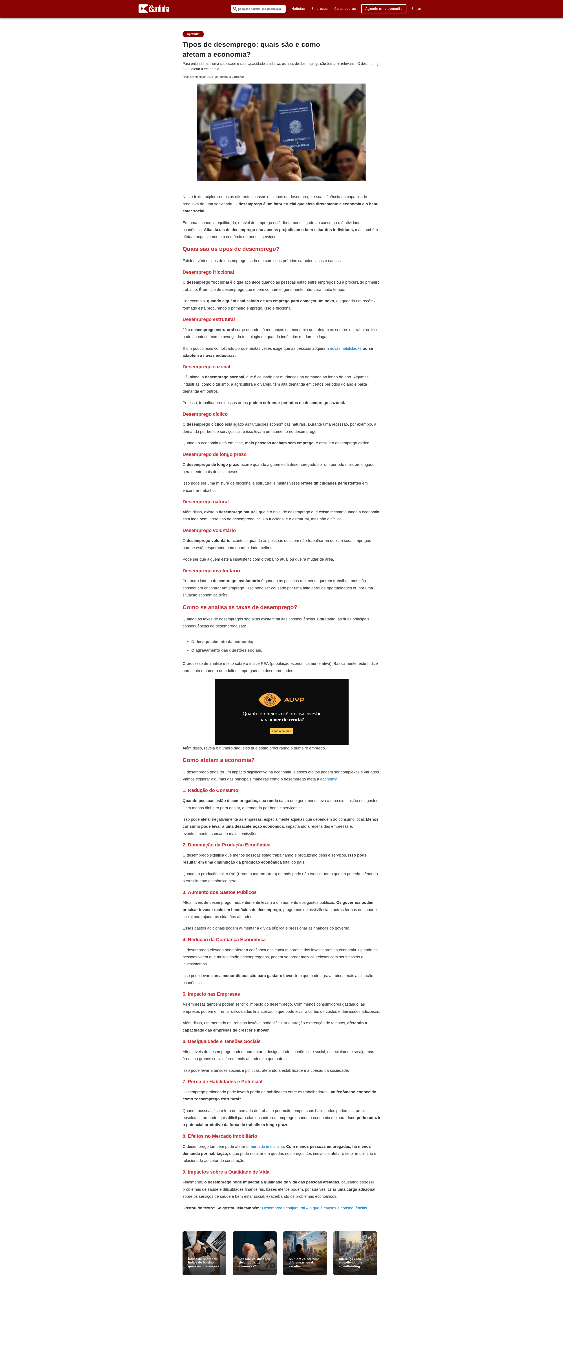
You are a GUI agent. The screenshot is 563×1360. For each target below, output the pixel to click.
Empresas (319, 9)
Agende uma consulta (384, 9)
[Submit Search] (235, 9)
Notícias (298, 9)
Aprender (193, 34)
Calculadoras (345, 9)
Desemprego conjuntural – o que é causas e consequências (314, 1208)
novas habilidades (346, 348)
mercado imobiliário (267, 1146)
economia (328, 779)
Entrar (416, 9)
